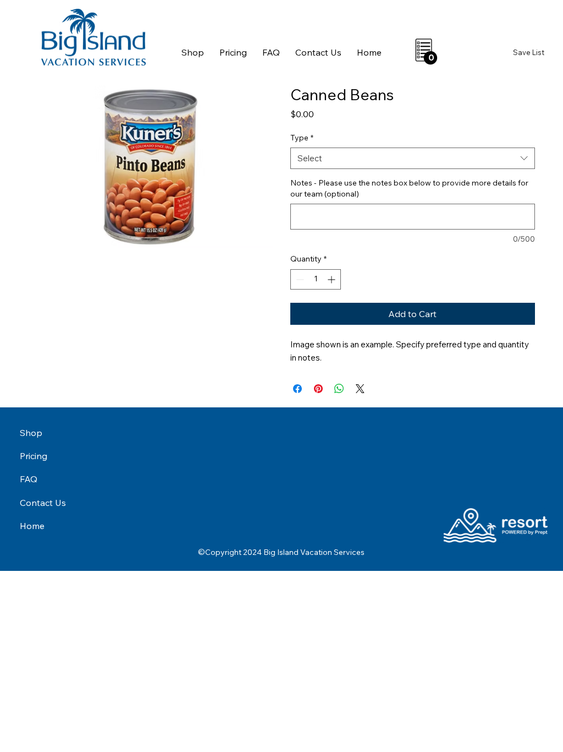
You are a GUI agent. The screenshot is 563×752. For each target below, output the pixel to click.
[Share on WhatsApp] (339, 388)
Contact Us (43, 502)
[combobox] (412, 158)
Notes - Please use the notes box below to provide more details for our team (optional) (409, 188)
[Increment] (332, 279)
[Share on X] (360, 388)
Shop (31, 432)
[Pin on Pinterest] (318, 388)
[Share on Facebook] (297, 388)
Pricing (33, 455)
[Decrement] (299, 279)
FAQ (28, 478)
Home (32, 525)
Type (301, 138)
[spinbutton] (315, 279)
